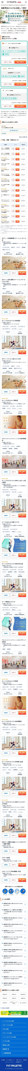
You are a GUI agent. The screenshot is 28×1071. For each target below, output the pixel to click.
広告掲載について (19, 1062)
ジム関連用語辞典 (7, 1053)
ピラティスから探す (7, 1033)
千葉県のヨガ (11, 5)
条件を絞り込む (14, 130)
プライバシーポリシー (9, 1062)
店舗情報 (6, 273)
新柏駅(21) (14, 994)
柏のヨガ (17, 5)
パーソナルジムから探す (8, 1021)
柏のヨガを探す (6, 1007)
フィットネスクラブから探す (9, 1037)
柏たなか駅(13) (23, 1002)
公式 (13, 148)
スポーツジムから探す (8, 1025)
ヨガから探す (6, 1029)
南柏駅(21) (5, 994)
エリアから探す (6, 1041)
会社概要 (3, 1059)
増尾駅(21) (5, 998)
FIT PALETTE (4, 5)
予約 (17, 148)
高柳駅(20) (23, 998)
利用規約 (25, 1059)
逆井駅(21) (14, 998)
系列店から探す (6, 1045)
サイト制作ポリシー (10, 1059)
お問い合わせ (19, 1059)
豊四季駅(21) (23, 994)
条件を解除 (4, 133)
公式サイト (14, 273)
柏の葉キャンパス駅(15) (14, 1003)
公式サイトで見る (8, 62)
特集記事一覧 (6, 1049)
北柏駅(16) (5, 1002)
